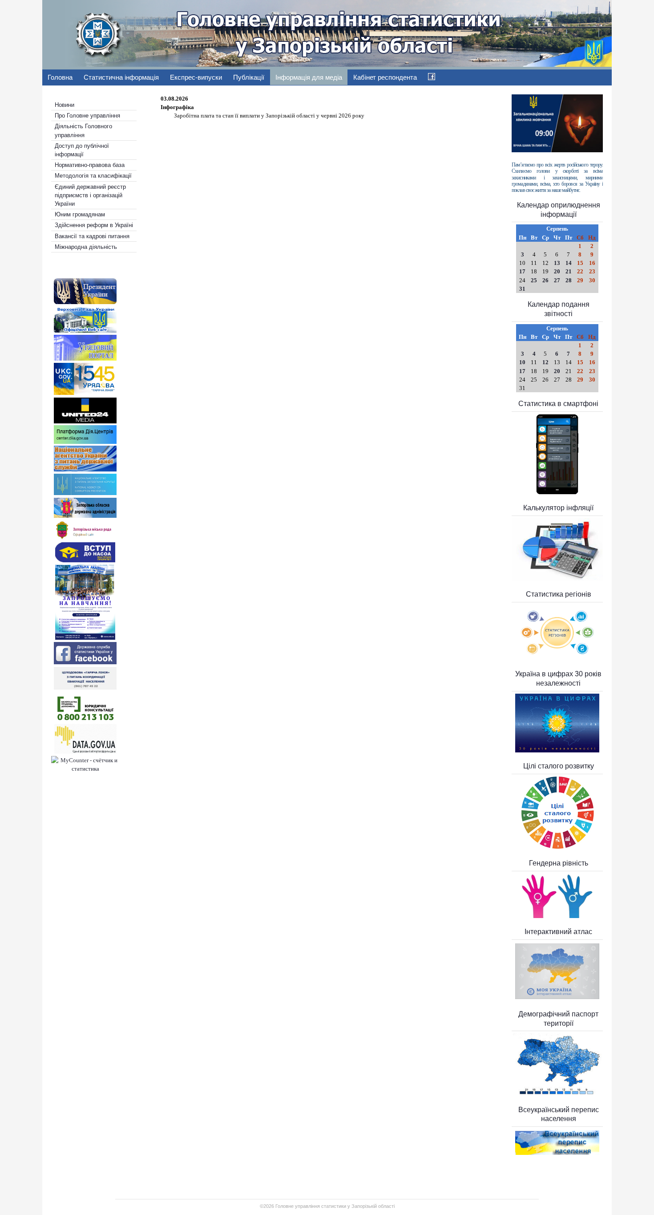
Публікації (248, 77)
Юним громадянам (80, 214)
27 (557, 280)
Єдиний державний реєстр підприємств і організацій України (90, 195)
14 (568, 263)
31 (522, 288)
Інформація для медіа (308, 77)
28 (568, 280)
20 (557, 271)
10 (522, 362)
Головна (60, 77)
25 (534, 280)
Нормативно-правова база (90, 165)
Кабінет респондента (385, 77)
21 (568, 271)
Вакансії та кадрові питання (92, 236)
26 (545, 280)
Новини (64, 105)
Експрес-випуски (196, 77)
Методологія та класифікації (93, 175)
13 (557, 263)
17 (522, 271)
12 (545, 362)
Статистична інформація (121, 77)
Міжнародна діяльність (86, 247)
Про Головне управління (87, 115)
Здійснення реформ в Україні (94, 225)
